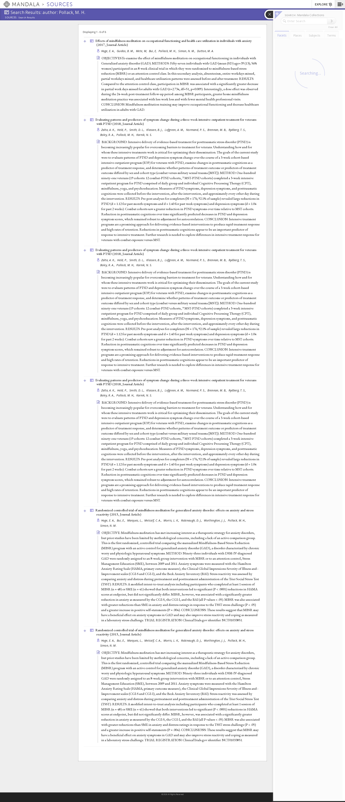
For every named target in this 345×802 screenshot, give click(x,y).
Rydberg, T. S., (238, 130)
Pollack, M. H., (168, 51)
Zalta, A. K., (108, 130)
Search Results (26, 17)
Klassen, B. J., (155, 130)
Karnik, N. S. (144, 135)
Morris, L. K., (172, 520)
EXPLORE (321, 4)
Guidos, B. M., (126, 51)
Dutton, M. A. (205, 51)
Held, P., (122, 130)
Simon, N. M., (187, 51)
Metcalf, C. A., (153, 520)
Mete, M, (142, 51)
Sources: (11, 17)
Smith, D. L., (137, 130)
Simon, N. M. (108, 525)
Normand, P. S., (196, 130)
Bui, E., (121, 520)
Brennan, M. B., (217, 130)
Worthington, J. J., (215, 520)
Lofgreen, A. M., (175, 130)
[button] (340, 4)
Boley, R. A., (108, 135)
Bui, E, (153, 51)
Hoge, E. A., (108, 51)
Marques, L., (135, 520)
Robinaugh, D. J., (192, 520)
